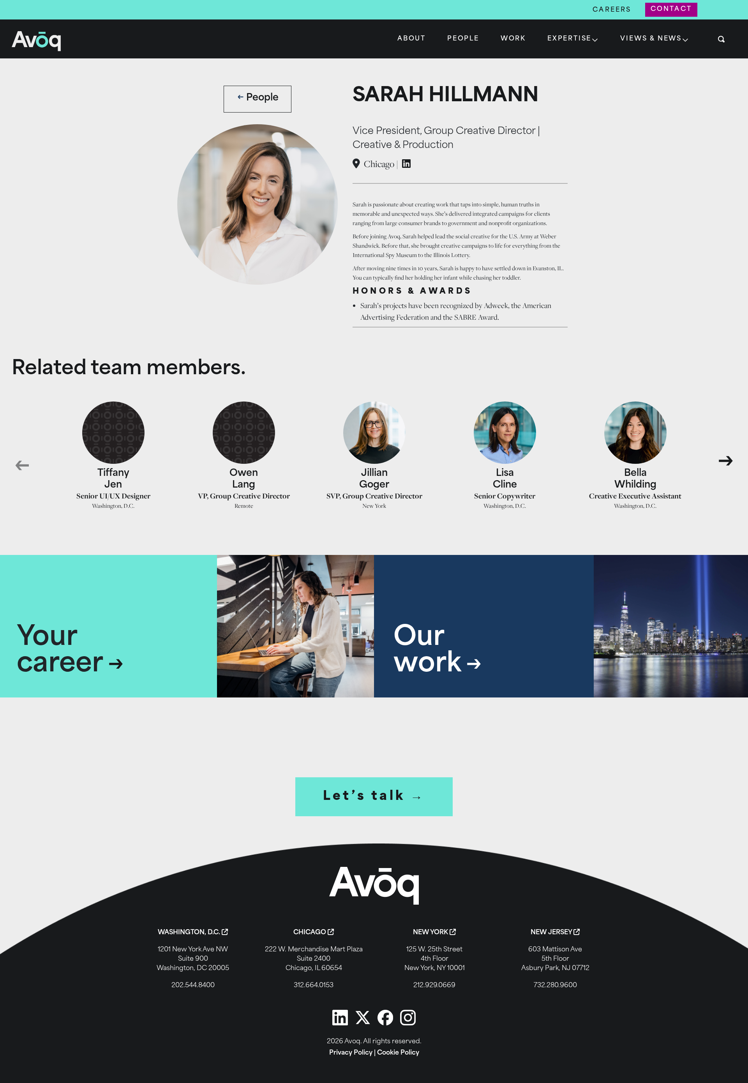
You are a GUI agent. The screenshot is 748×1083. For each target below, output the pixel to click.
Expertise (569, 39)
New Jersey (552, 933)
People (463, 39)
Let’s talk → (374, 797)
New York (431, 933)
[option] (113, 456)
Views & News (651, 39)
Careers (612, 10)
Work (513, 39)
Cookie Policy (398, 1053)
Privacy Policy (350, 1053)
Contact (671, 9)
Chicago (310, 933)
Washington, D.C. (190, 933)
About (411, 39)
